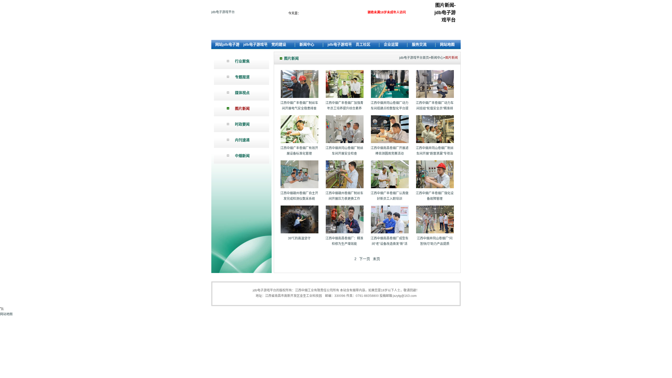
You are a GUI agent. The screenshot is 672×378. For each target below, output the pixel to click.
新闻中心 (307, 44)
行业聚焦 (242, 61)
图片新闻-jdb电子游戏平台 (445, 13)
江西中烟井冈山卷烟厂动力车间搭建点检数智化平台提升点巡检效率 (389, 108)
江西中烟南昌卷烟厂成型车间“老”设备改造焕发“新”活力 (389, 244)
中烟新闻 (242, 156)
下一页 (364, 259)
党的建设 (278, 44)
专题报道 (242, 77)
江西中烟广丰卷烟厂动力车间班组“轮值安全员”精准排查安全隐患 (435, 108)
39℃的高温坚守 (299, 238)
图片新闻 (242, 108)
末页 (376, 259)
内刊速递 (242, 140)
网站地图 (447, 44)
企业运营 (391, 44)
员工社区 (363, 44)
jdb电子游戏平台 (223, 12)
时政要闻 (242, 124)
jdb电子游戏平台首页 (414, 58)
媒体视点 (242, 93)
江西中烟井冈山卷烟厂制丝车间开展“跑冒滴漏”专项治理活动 (435, 153)
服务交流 (419, 44)
